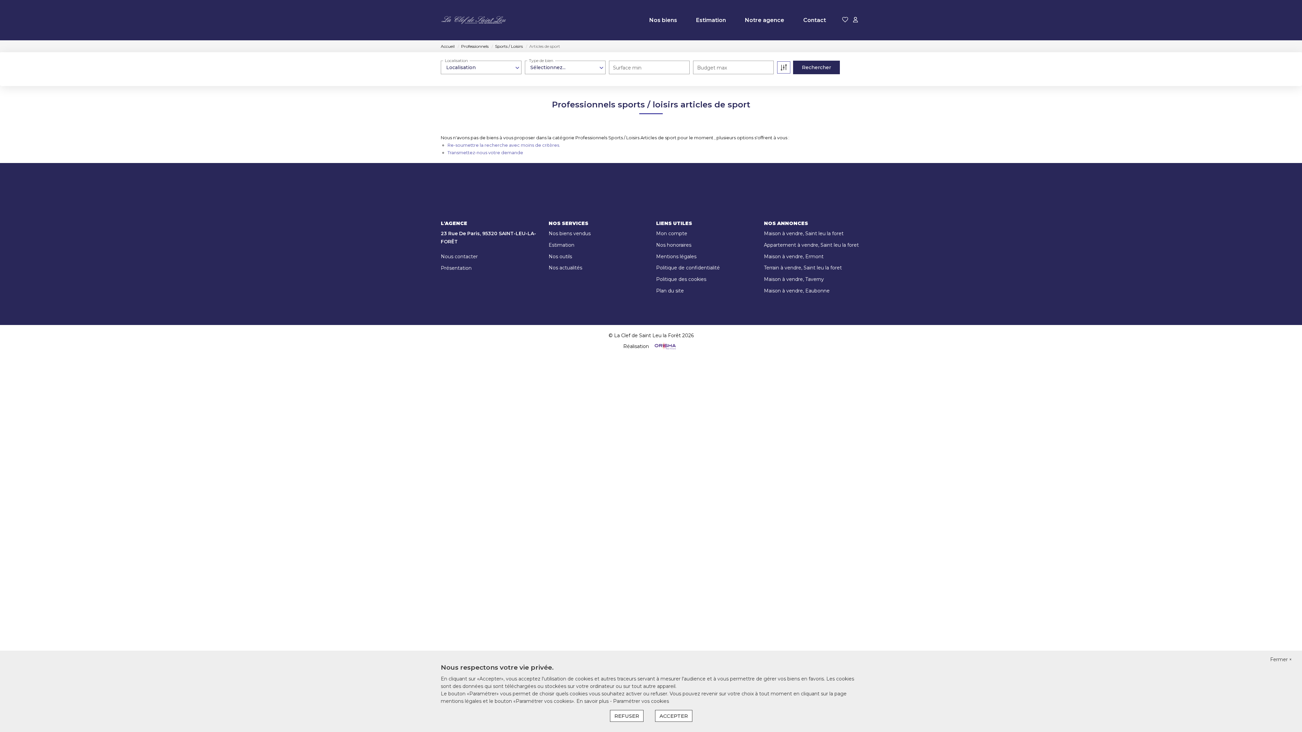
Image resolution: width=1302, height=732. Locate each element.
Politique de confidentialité (688, 268)
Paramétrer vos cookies (641, 701)
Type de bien (541, 60)
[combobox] (481, 67)
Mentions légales (676, 256)
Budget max (712, 68)
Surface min (627, 68)
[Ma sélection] (845, 20)
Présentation (456, 268)
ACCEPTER (673, 716)
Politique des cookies (681, 279)
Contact (814, 20)
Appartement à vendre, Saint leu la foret (811, 245)
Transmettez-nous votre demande (485, 152)
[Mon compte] (855, 20)
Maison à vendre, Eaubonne (797, 291)
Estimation (711, 20)
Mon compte (671, 233)
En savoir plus (593, 701)
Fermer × (1281, 659)
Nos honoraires (673, 245)
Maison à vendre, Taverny (794, 279)
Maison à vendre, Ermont (794, 256)
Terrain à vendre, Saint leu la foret (803, 268)
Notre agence (764, 20)
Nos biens (663, 20)
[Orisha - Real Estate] (664, 346)
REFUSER (626, 716)
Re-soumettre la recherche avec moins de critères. (504, 145)
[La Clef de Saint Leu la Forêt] (475, 20)
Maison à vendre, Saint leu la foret (804, 233)
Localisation (456, 60)
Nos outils (560, 256)
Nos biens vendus (570, 233)
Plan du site (670, 291)
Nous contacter (459, 256)
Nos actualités (565, 268)
